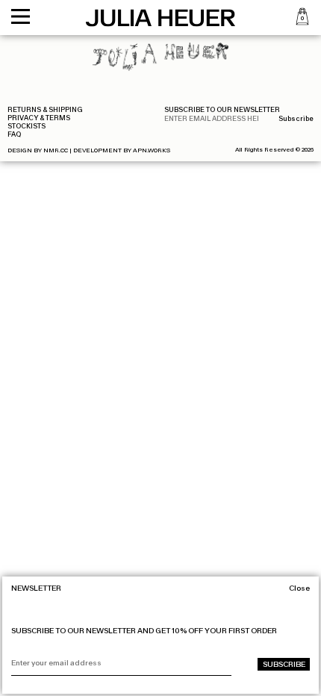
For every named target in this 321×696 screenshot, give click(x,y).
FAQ (14, 134)
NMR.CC (55, 150)
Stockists (26, 126)
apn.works (151, 150)
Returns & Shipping (45, 109)
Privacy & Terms (38, 118)
